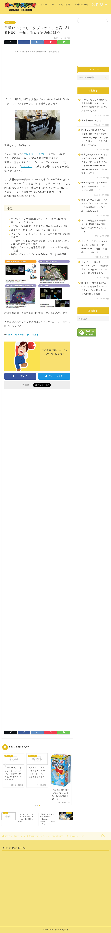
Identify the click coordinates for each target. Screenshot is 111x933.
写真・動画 (64, 4)
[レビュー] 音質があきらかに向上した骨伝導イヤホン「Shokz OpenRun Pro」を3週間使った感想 (94, 288)
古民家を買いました (91, 120)
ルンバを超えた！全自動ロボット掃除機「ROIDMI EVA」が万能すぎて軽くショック (94, 226)
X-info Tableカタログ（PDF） (22, 334)
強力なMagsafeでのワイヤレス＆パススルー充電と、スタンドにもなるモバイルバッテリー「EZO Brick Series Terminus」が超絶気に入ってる (94, 164)
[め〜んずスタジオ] (20, 11)
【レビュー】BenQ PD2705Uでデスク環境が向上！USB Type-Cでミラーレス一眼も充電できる (95, 267)
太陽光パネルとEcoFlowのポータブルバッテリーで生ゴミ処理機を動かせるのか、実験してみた (94, 205)
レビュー (43, 4)
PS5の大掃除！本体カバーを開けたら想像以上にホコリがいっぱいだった (94, 186)
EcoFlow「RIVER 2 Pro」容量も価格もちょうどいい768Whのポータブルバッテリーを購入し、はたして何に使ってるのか (94, 137)
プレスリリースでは (35, 154)
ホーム (30, 4)
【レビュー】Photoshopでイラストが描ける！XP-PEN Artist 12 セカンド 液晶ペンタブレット (94, 246)
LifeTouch (26, 166)
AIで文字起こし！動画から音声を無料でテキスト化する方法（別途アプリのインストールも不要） (94, 105)
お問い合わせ (81, 4)
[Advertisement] (37, 73)
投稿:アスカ (10, 22)
